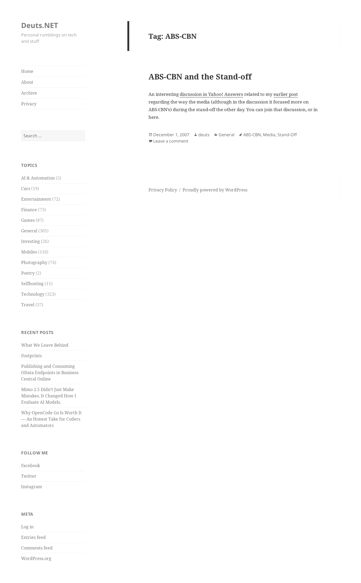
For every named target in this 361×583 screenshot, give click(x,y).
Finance (29, 210)
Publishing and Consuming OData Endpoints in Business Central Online (49, 372)
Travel (27, 305)
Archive (29, 93)
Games (28, 220)
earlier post (286, 94)
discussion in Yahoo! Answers (211, 94)
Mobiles (29, 252)
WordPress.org (36, 558)
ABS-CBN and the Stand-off (200, 77)
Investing (30, 241)
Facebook (30, 465)
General (29, 231)
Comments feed (37, 548)
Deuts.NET (39, 25)
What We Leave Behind (44, 345)
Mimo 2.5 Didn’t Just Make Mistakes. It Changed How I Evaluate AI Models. (48, 396)
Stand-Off (287, 135)
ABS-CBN (252, 135)
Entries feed (33, 537)
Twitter (28, 476)
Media (269, 135)
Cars (25, 188)
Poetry (28, 273)
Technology (32, 294)
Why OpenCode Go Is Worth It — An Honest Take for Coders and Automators (51, 419)
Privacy (28, 104)
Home (27, 71)
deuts (204, 135)
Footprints (31, 356)
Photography (34, 262)
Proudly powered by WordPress (215, 190)
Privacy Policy (163, 190)
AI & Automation (38, 178)
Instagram (31, 487)
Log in (27, 527)
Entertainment (36, 199)
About (27, 82)
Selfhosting (32, 283)
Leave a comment (170, 141)
